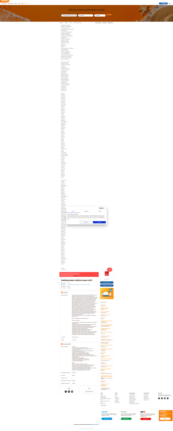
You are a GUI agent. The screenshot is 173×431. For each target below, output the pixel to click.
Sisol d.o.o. (103, 318)
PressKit (101, 399)
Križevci (62, 112)
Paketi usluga (146, 397)
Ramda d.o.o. (103, 381)
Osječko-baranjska (64, 74)
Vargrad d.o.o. (106, 350)
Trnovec (62, 158)
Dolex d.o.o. (104, 309)
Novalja (62, 125)
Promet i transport (64, 49)
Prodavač (62, 228)
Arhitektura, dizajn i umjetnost (65, 26)
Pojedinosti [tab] (86, 211)
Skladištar (62, 239)
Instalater (62, 201)
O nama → (165, 418)
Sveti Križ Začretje (64, 155)
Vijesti (16, 3)
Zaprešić (62, 175)
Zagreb (62, 174)
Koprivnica (62, 109)
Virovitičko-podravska (64, 83)
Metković (62, 120)
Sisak (62, 147)
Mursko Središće (63, 121)
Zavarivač (62, 262)
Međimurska (63, 72)
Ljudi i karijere (117, 398)
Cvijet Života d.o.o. (106, 366)
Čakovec (62, 97)
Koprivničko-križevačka (64, 68)
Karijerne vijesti (146, 399)
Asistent (62, 184)
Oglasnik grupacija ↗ (103, 405)
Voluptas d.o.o (103, 305)
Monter (62, 215)
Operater (62, 220)
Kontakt (101, 394)
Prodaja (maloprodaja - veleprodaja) (66, 48)
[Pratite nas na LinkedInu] (162, 398)
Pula (62, 139)
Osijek (62, 129)
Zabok (62, 171)
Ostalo (62, 44)
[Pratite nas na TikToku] (168, 398)
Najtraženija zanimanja (77, 22)
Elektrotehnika (63, 30)
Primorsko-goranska (64, 76)
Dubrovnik (62, 98)
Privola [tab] (73, 211)
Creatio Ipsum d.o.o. (105, 336)
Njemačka (62, 124)
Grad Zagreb (63, 87)
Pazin (62, 131)
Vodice (62, 167)
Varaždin (62, 162)
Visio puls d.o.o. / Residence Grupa (106, 373)
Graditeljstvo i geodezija (65, 33)
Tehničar (62, 251)
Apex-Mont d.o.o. (106, 329)
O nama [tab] (100, 211)
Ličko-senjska (63, 71)
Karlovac (62, 106)
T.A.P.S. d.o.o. (106, 333)
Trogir (62, 159)
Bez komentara (117, 402)
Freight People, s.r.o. (106, 321)
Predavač (62, 227)
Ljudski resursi (63, 37)
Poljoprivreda (63, 45)
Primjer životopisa (132, 402)
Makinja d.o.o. (105, 356)
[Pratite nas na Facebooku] (159, 398)
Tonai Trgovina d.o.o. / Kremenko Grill (106, 339)
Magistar (62, 211)
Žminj (62, 177)
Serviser (62, 238)
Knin (62, 108)
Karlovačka (63, 67)
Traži (109, 14)
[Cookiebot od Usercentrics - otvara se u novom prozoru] (99, 208)
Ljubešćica (62, 116)
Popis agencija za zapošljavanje (134, 403)
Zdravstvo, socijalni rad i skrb (65, 57)
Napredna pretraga (98, 22)
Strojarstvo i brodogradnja (65, 52)
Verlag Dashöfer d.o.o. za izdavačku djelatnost (106, 377)
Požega (62, 136)
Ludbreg (62, 117)
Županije (66, 22)
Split (62, 151)
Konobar (62, 205)
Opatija (62, 128)
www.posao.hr (76, 275)
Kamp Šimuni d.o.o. (104, 363)
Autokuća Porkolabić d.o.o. (106, 360)
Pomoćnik (62, 224)
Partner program (102, 403)
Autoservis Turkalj (106, 346)
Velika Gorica (63, 163)
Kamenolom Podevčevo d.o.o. (106, 325)
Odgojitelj (62, 219)
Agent (62, 181)
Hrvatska (116, 394)
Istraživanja (116, 399)
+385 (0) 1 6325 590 (163, 416)
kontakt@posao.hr (163, 415)
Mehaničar (62, 212)
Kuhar (62, 209)
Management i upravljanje (65, 38)
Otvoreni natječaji (132, 394)
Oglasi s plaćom (110, 22)
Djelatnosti (61, 22)
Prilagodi (85, 222)
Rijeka (62, 140)
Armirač (62, 182)
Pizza (62, 223)
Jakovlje (62, 105)
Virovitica (62, 166)
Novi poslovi (104, 22)
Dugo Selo (62, 101)
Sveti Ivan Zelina (63, 154)
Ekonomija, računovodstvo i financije (66, 29)
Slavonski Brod (63, 148)
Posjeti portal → (107, 418)
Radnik (62, 231)
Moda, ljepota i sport (64, 41)
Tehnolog (62, 253)
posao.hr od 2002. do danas (104, 401)
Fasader (62, 197)
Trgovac (62, 255)
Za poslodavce (10, 3)
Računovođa (63, 230)
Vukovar (62, 170)
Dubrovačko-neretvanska (65, 64)
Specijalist (62, 243)
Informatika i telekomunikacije (65, 34)
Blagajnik (62, 186)
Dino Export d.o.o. (105, 312)
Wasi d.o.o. (103, 353)
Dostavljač (62, 193)
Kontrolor (62, 207)
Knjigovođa (63, 204)
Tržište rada (117, 397)
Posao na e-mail (131, 397)
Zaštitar (62, 261)
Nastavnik (62, 216)
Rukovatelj (62, 235)
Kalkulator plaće (26, 3)
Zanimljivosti (117, 401)
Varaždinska (63, 82)
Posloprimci (63, 268)
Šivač (62, 250)
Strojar (62, 247)
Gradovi (71, 22)
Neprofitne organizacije (64, 42)
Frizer (62, 200)
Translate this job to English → (107, 285)
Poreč (62, 135)
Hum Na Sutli (63, 104)
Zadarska (62, 86)
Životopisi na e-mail (147, 398)
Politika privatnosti (103, 397)
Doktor (62, 192)
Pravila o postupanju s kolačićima (105, 398)
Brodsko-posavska (64, 63)
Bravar (62, 188)
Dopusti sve (99, 222)
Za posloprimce (4, 3)
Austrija (62, 93)
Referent (62, 234)
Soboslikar (62, 242)
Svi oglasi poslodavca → (106, 282)
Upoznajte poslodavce (132, 399)
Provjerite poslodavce (132, 398)
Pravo (62, 46)
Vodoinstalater (63, 258)
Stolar (62, 246)
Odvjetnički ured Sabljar (105, 342)
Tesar (62, 254)
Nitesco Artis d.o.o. (105, 385)
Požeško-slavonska (64, 75)
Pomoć (101, 402)
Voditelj (62, 257)
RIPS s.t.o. (106, 369)
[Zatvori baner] (105, 208)
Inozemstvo (63, 90)
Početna (62, 268)
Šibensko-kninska (64, 78)
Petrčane (62, 132)
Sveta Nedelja (63, 152)
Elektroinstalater (63, 196)
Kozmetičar (63, 208)
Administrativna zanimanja (65, 25)
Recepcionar (63, 232)
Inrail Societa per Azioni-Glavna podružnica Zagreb (106, 388)
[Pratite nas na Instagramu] (165, 398)
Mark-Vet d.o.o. (105, 315)
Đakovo (62, 102)
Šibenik (62, 156)
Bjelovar (62, 94)
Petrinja (62, 133)
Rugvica (62, 143)
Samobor (62, 144)
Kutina (62, 113)
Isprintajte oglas (90, 391)
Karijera (19, 3)
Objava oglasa (146, 394)
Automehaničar (63, 185)
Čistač (62, 189)
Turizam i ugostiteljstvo (64, 53)
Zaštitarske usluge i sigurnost (65, 56)
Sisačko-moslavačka (64, 79)
